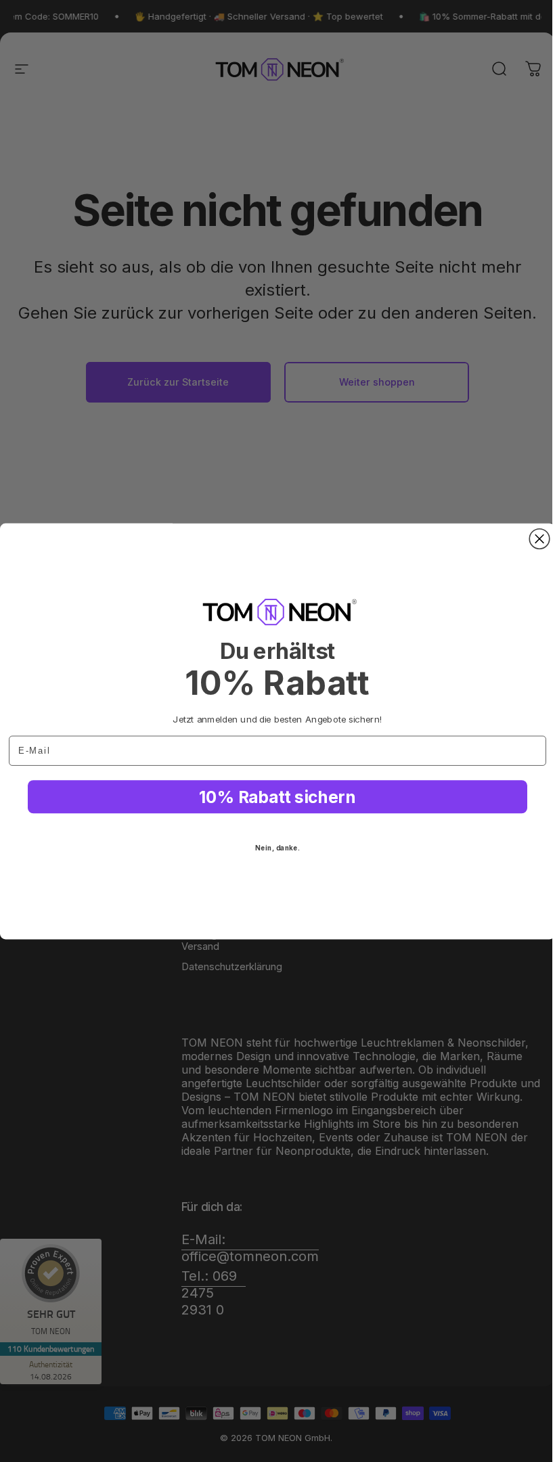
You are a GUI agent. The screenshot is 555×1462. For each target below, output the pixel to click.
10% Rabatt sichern (277, 797)
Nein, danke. (277, 848)
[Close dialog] (539, 538)
